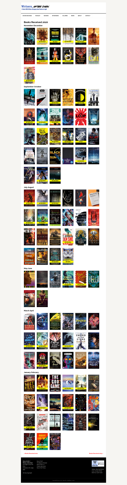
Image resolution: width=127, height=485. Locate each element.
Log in (73, 480)
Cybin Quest (99, 472)
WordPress (69, 480)
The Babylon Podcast (42, 462)
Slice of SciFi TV (40, 464)
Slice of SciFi (40, 461)
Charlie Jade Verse (41, 466)
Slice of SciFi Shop (41, 467)
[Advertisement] (77, 7)
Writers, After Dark (35, 7)
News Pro (65, 480)
